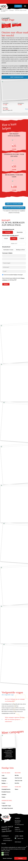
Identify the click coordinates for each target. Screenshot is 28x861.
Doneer (18, 6)
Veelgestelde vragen (6, 805)
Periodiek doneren (6, 791)
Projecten (4, 780)
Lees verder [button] (7, 850)
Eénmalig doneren (6, 789)
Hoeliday (4, 783)
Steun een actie (18, 780)
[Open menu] (25, 6)
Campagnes (4, 778)
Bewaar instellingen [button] (7, 858)
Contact (3, 803)
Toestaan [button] (20, 858)
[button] (2, 853)
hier (14, 713)
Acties (3, 775)
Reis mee (17, 783)
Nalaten (3, 797)
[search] (25, 2)
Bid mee (17, 775)
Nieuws (16, 789)
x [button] (26, 846)
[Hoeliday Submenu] (6, 783)
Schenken (4, 794)
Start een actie (18, 778)
